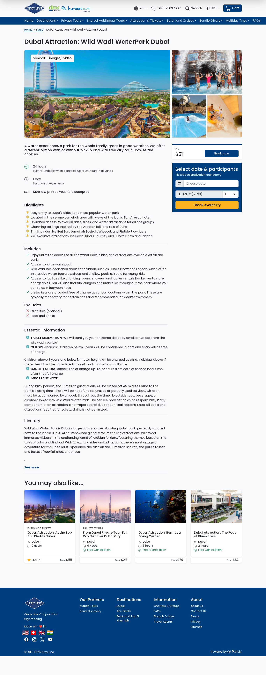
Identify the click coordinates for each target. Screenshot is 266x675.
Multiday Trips (236, 20)
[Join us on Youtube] (50, 639)
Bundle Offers (209, 20)
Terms (195, 616)
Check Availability (207, 205)
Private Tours (71, 20)
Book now (221, 153)
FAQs (257, 20)
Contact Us (198, 611)
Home (28, 20)
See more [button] (31, 467)
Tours (39, 30)
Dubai (121, 606)
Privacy (196, 622)
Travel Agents (163, 622)
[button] (140, 8)
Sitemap (196, 627)
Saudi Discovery (90, 611)
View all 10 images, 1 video (52, 58)
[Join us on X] (42, 639)
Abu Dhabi (124, 611)
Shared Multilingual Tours (106, 20)
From (63, 560)
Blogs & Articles (164, 616)
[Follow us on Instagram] (34, 639)
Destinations (46, 20)
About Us (197, 606)
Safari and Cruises (180, 20)
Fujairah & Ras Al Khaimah (128, 618)
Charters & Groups (166, 606)
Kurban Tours (89, 606)
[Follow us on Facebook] (26, 639)
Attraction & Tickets (145, 20)
